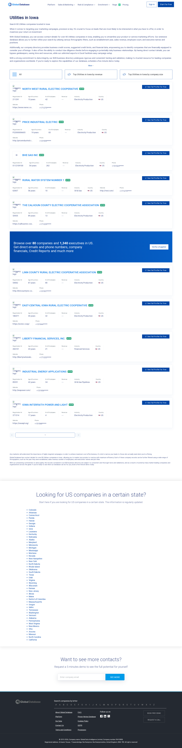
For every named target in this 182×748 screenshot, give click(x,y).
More (90, 66)
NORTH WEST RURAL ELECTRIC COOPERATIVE (50, 89)
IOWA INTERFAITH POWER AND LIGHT (45, 404)
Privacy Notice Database (87, 717)
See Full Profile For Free (156, 87)
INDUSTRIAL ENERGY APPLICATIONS (44, 371)
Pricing (125, 4)
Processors (82, 730)
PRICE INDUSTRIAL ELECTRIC (40, 122)
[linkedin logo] (105, 716)
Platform (51, 4)
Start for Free (166, 4)
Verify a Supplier (159, 247)
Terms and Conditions (63, 730)
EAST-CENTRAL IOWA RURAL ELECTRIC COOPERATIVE (54, 305)
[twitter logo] (108, 716)
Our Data (58, 721)
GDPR (80, 725)
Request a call (154, 720)
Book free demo (154, 713)
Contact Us (59, 725)
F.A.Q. (80, 712)
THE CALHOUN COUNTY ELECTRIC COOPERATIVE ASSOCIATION (60, 205)
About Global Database (63, 712)
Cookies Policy (83, 721)
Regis (116, 4)
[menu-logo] (18, 4)
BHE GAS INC (30, 155)
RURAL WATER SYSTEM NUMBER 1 (43, 180)
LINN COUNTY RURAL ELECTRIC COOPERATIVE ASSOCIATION (59, 272)
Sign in (152, 4)
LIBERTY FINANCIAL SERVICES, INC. (43, 338)
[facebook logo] (101, 716)
